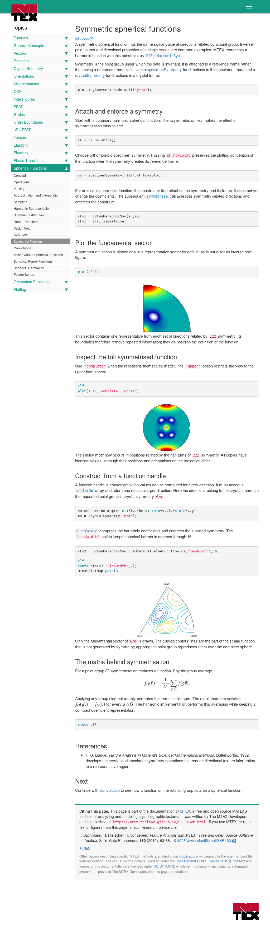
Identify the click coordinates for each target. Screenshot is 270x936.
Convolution (22, 248)
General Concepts (29, 45)
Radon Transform (26, 221)
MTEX (185, 811)
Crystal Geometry (28, 68)
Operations (22, 182)
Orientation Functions (32, 281)
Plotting (19, 188)
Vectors (20, 53)
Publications (188, 856)
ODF (18, 91)
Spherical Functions (30, 168)
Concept (20, 175)
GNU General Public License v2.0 (201, 860)
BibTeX (84, 848)
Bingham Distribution (29, 215)
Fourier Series (24, 274)
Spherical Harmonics (29, 268)
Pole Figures (24, 99)
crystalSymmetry (90, 75)
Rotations (22, 60)
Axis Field (21, 234)
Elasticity (21, 145)
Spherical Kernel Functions (33, 261)
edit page (82, 38)
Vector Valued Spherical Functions (38, 254)
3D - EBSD (23, 129)
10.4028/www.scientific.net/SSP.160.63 (204, 840)
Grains (19, 114)
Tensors (20, 137)
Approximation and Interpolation (37, 195)
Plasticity (21, 152)
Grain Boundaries (28, 122)
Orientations (24, 76)
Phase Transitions (29, 160)
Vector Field (22, 228)
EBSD (18, 106)
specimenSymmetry (164, 69)
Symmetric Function (28, 241)
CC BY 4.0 (162, 866)
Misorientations (26, 83)
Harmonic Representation (32, 208)
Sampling (20, 201)
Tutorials (21, 37)
